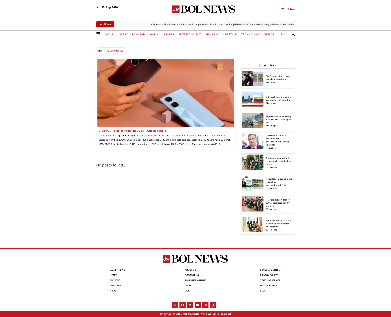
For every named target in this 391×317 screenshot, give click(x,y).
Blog (263, 290)
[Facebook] (182, 305)
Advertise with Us (195, 280)
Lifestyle (230, 34)
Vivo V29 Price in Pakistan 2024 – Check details (132, 130)
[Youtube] (198, 305)
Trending (115, 285)
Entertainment (190, 34)
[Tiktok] (213, 305)
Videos (269, 34)
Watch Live (288, 9)
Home (109, 34)
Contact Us (192, 275)
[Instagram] (205, 305)
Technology (250, 34)
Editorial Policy (270, 285)
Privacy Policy (269, 275)
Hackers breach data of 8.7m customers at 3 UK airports (278, 203)
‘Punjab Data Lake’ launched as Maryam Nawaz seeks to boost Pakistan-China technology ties (274, 24)
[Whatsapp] (175, 305)
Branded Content (270, 270)
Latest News (117, 270)
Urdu (282, 34)
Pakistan (138, 34)
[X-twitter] (190, 305)
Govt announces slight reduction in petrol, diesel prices (279, 161)
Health (114, 275)
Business (212, 34)
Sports (169, 34)
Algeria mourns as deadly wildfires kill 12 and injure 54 (278, 119)
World (154, 34)
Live (187, 290)
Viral (113, 290)
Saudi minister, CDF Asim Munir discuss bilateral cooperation (278, 223)
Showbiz (115, 280)
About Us (190, 270)
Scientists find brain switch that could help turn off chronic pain (181, 24)
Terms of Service (270, 280)
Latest (123, 34)
